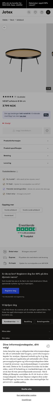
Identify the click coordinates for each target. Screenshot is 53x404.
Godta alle (26, 389)
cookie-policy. (20, 382)
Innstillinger (26, 400)
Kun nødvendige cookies (26, 395)
